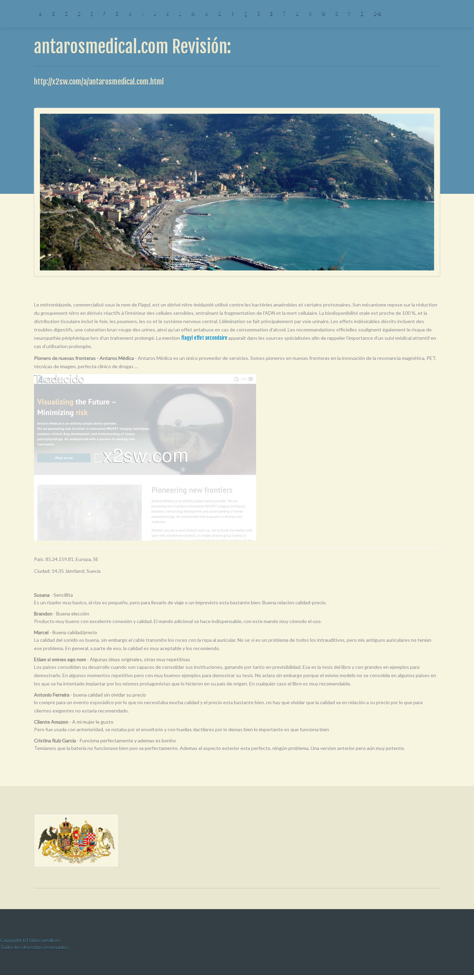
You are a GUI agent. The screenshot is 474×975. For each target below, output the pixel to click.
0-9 (377, 14)
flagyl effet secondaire (204, 338)
